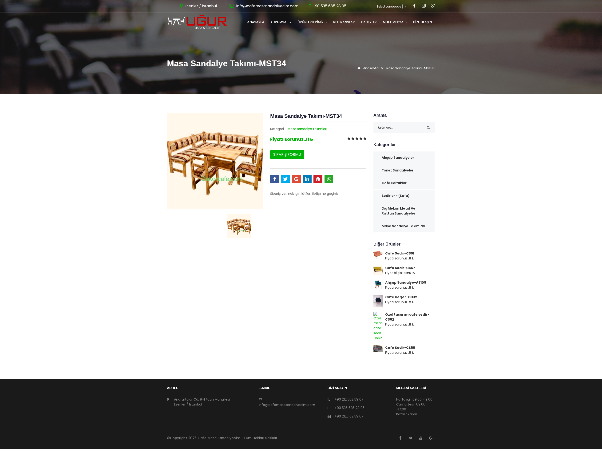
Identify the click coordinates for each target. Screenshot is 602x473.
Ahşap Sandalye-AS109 (405, 282)
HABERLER (369, 22)
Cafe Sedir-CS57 (400, 268)
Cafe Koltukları (395, 183)
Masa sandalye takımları (307, 129)
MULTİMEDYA (393, 22)
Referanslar (344, 22)
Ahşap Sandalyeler (398, 157)
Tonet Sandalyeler (397, 170)
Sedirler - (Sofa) (396, 195)
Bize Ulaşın (422, 22)
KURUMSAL (279, 22)
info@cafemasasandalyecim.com (266, 6)
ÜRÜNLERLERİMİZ (311, 22)
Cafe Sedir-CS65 (400, 347)
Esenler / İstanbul (200, 6)
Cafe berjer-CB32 (401, 297)
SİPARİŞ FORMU (287, 154)
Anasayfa (255, 22)
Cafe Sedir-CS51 (399, 253)
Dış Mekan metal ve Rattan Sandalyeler (398, 211)
